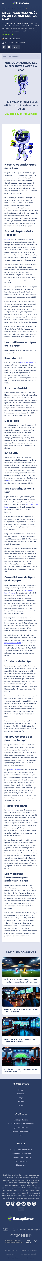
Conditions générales (14, 1258)
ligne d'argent (12, 810)
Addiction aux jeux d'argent (29, 1250)
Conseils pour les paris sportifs (21, 1124)
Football (7, 239)
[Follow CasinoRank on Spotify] (29, 1204)
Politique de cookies (11, 1250)
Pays (21, 1097)
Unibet (8, 480)
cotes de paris (15, 770)
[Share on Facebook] (9, 47)
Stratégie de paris (21, 1120)
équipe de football (26, 362)
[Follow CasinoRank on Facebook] (8, 1204)
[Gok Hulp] (20, 1235)
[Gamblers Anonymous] (28, 1241)
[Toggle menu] (3, 3)
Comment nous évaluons (21, 1153)
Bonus (21, 1090)
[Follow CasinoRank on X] (18, 1204)
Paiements (21, 1094)
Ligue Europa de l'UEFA (12, 643)
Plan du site (21, 1165)
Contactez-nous (21, 1161)
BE (20, 1209)
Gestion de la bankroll (21, 1131)
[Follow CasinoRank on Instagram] (13, 1204)
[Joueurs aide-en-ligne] (25, 1229)
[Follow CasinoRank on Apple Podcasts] (34, 1204)
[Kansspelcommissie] (5, 1229)
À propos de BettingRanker (21, 1150)
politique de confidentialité (28, 1254)
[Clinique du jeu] (14, 1241)
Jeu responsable (21, 1127)
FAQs (21, 1135)
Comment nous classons (21, 1157)
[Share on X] (4, 47)
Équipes (21, 1105)
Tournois (21, 1101)
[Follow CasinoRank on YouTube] (23, 1204)
